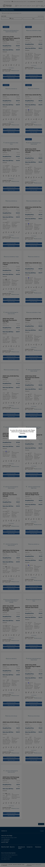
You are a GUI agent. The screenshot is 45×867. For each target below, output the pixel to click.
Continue (22, 436)
